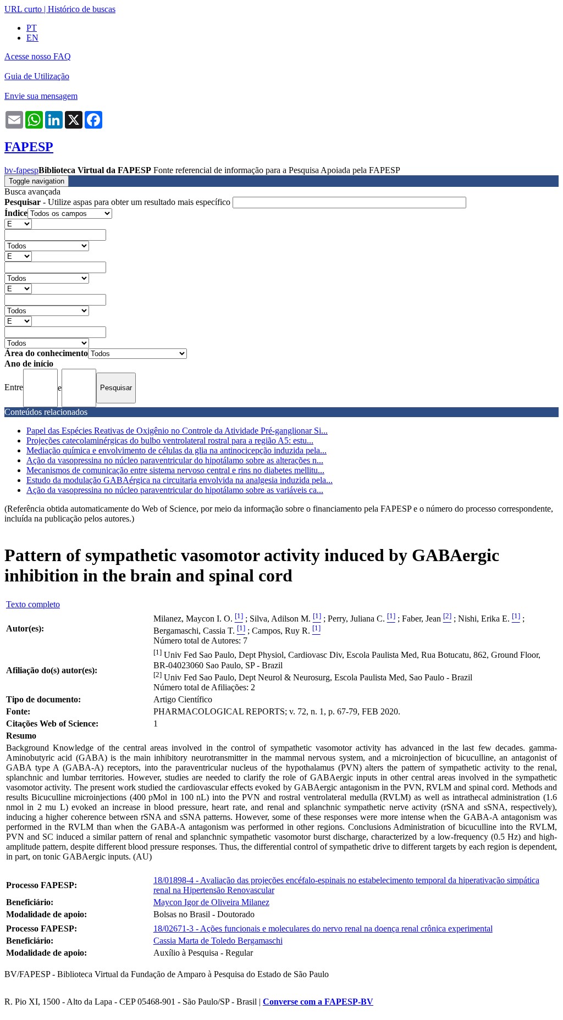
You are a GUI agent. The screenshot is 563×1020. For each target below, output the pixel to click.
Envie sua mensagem (41, 96)
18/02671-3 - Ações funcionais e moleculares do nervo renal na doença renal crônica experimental (323, 928)
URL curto (23, 9)
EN (32, 37)
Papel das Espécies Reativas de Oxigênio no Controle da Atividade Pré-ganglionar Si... (177, 430)
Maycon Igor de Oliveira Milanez (211, 902)
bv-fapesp (21, 170)
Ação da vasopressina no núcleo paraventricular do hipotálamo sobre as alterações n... (174, 460)
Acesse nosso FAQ (37, 56)
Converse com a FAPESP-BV (318, 1001)
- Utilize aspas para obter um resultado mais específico (118, 202)
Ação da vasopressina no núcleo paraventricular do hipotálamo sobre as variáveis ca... (174, 490)
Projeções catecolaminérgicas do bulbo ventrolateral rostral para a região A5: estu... (169, 440)
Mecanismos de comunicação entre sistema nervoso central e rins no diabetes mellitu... (175, 470)
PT (31, 27)
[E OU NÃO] (18, 223)
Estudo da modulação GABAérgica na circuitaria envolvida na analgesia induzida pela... (179, 480)
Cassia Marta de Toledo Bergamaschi (218, 940)
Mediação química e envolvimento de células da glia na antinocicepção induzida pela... (176, 450)
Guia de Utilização (36, 76)
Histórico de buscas (81, 9)
